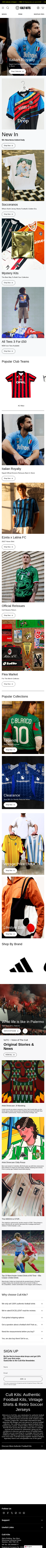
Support (5, 1520)
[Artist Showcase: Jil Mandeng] (23, 1081)
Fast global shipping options (13, 1318)
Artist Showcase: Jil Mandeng (13, 1106)
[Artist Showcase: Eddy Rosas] (23, 1138)
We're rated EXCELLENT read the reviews (19, 1311)
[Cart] (43, 8)
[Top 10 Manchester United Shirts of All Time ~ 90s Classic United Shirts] (23, 1251)
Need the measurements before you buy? (18, 1332)
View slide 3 (25, 74)
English (29, 1546)
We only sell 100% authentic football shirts (18, 1304)
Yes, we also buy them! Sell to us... (15, 1338)
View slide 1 (20, 74)
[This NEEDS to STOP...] (23, 1195)
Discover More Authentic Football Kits (16, 1446)
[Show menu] (3, 8)
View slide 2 (23, 74)
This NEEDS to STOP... (11, 1219)
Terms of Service (8, 1384)
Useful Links (8, 1527)
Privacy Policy (36, 1383)
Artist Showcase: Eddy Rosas (13, 1162)
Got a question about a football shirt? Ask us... (20, 1325)
